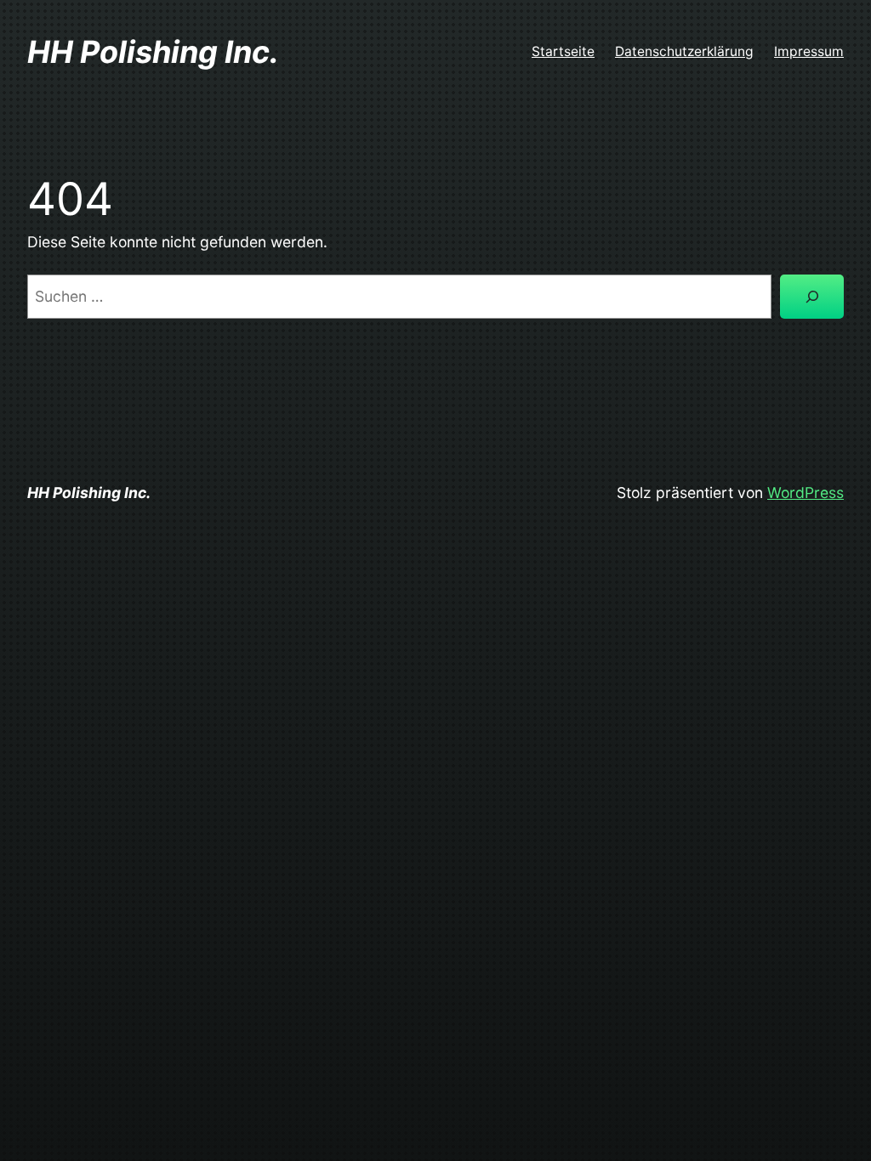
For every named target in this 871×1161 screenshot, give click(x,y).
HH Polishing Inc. (153, 52)
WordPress (805, 492)
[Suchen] (812, 296)
